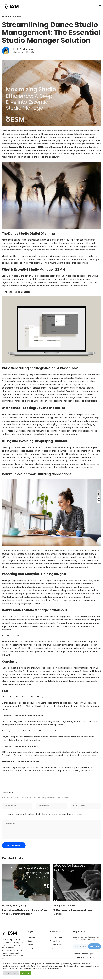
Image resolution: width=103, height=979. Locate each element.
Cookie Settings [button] (11, 973)
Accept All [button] (26, 973)
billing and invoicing (31, 447)
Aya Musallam (27, 49)
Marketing (7, 16)
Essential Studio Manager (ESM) (18, 275)
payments (63, 450)
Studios (17, 16)
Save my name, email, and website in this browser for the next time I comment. (44, 814)
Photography (19, 905)
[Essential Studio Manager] (11, 6)
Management (60, 905)
